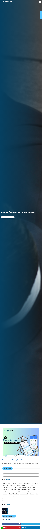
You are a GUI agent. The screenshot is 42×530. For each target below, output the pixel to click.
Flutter (4, 483)
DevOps (34, 489)
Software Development (28, 495)
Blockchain (20, 495)
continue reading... (7, 468)
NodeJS (29, 489)
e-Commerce (24, 491)
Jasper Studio (17, 485)
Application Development (7, 495)
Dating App (32, 493)
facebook (5, 524)
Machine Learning (6, 485)
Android (29, 487)
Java (20, 483)
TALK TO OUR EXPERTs (8, 217)
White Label (5, 493)
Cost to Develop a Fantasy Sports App (12, 460)
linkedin (24, 527)
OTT (19, 491)
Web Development (6, 497)
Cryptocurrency (30, 485)
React (10, 493)
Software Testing (34, 483)
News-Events (13, 489)
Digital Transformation (22, 489)
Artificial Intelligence (20, 497)
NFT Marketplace (26, 483)
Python (15, 495)
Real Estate (15, 483)
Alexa (12, 485)
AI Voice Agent (15, 493)
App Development (6, 499)
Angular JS (24, 485)
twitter (24, 524)
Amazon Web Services (22, 487)
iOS (15, 487)
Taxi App (12, 497)
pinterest (5, 527)
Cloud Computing (6, 491)
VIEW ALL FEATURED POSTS (9, 516)
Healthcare (9, 483)
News (37, 493)
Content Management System (8, 487)
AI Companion (13, 491)
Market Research (28, 497)
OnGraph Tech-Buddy (24, 493)
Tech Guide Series (6, 489)
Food (34, 487)
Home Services (31, 491)
